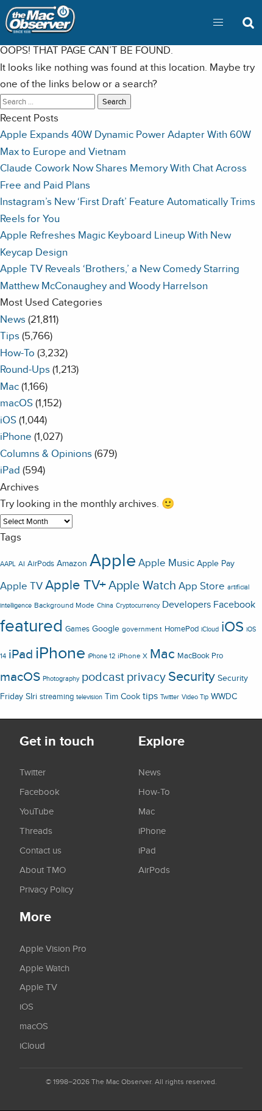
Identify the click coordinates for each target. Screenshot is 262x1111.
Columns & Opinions (46, 453)
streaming (57, 696)
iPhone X (132, 656)
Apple (113, 559)
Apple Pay (216, 563)
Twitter (169, 697)
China (105, 605)
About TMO (42, 869)
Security (191, 676)
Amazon (72, 563)
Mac (9, 386)
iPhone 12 (101, 656)
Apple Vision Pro (53, 948)
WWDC (224, 696)
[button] (218, 22)
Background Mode (64, 605)
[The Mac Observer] (40, 22)
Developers (186, 604)
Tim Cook (122, 695)
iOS (8, 419)
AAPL (8, 564)
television (89, 697)
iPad (10, 469)
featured (31, 625)
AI (21, 564)
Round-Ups (25, 368)
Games (77, 629)
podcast (103, 676)
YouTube (36, 811)
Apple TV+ (75, 584)
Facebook (234, 604)
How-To (17, 352)
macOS (16, 402)
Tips (9, 335)
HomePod (182, 629)
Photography (61, 678)
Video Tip (195, 697)
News (13, 318)
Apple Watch (142, 585)
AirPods (40, 563)
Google (105, 628)
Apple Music (166, 562)
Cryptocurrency (138, 605)
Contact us (40, 850)
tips (150, 695)
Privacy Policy (46, 889)
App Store (202, 585)
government (142, 629)
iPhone (16, 436)
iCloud (210, 629)
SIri (31, 696)
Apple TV (21, 585)
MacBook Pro (200, 655)
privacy (146, 676)
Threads (35, 830)
